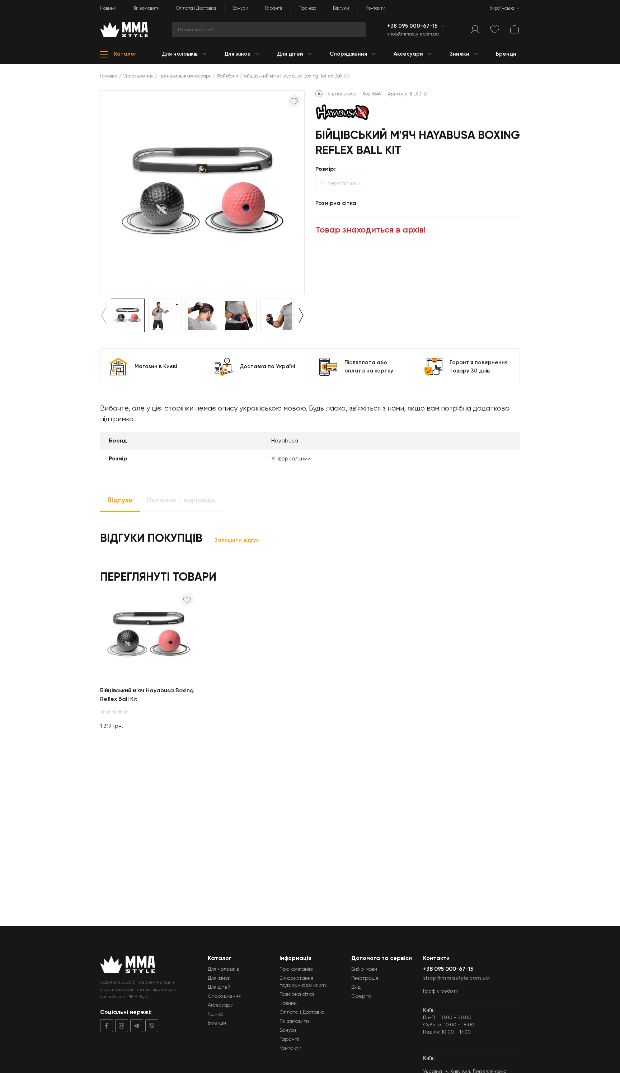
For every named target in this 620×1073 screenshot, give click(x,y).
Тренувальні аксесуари (185, 76)
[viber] (150, 1025)
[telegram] (135, 1025)
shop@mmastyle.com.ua (413, 34)
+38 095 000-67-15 (413, 26)
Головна (109, 76)
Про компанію (296, 969)
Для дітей (219, 987)
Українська (502, 8)
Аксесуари (221, 1005)
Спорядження (138, 76)
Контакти (375, 8)
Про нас (307, 8)
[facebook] (106, 1025)
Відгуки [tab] (120, 500)
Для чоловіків (223, 969)
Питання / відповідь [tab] (181, 500)
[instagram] (120, 1025)
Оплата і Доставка (196, 8)
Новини (108, 8)
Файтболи (227, 76)
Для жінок (219, 978)
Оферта (361, 996)
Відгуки (341, 8)
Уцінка (215, 1014)
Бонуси (240, 8)
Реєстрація (364, 978)
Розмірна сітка (335, 203)
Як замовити (146, 8)
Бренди (217, 1023)
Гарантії (273, 8)
